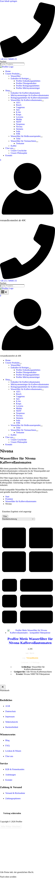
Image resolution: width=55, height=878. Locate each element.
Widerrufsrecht (11, 722)
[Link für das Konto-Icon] (27, 215)
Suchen (3, 61)
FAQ (7, 745)
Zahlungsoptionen (13, 798)
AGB (7, 706)
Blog (7, 740)
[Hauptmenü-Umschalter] (4, 292)
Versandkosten (32, 658)
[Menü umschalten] (20, 74)
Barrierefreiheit (11, 727)
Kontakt (8, 780)
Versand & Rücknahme (15, 793)
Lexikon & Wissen (13, 751)
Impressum (10, 716)
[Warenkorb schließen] (2, 687)
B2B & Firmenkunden (14, 769)
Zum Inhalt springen (8, 1)
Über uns (9, 756)
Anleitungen (10, 775)
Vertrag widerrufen (12, 813)
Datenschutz (10, 711)
